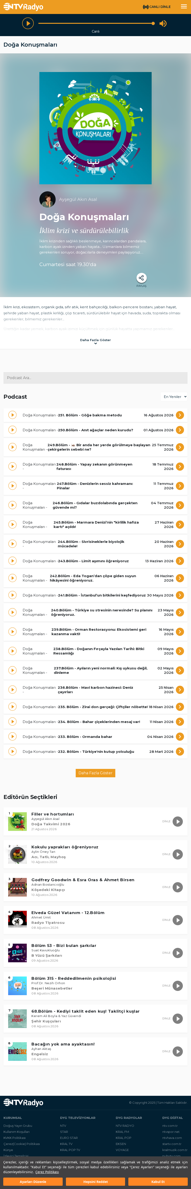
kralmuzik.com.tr (175, 1150)
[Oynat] (28, 23)
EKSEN (121, 1144)
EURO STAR (69, 1138)
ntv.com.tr (170, 1125)
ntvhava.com (172, 1138)
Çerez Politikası (47, 1172)
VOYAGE (122, 1150)
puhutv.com (171, 1156)
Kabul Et (158, 1181)
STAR (64, 1132)
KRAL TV (66, 1144)
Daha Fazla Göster (95, 773)
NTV (63, 1125)
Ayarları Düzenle (33, 1181)
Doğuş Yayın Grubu (17, 1125)
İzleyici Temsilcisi (15, 1156)
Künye (8, 1150)
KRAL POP (123, 1138)
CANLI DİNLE (160, 7)
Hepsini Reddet (95, 1181)
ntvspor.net (171, 1132)
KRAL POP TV (70, 1150)
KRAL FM (122, 1132)
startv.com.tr (171, 1144)
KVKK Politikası (14, 1138)
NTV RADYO (125, 1125)
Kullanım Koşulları (16, 1132)
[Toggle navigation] (184, 7)
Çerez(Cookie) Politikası (21, 1144)
